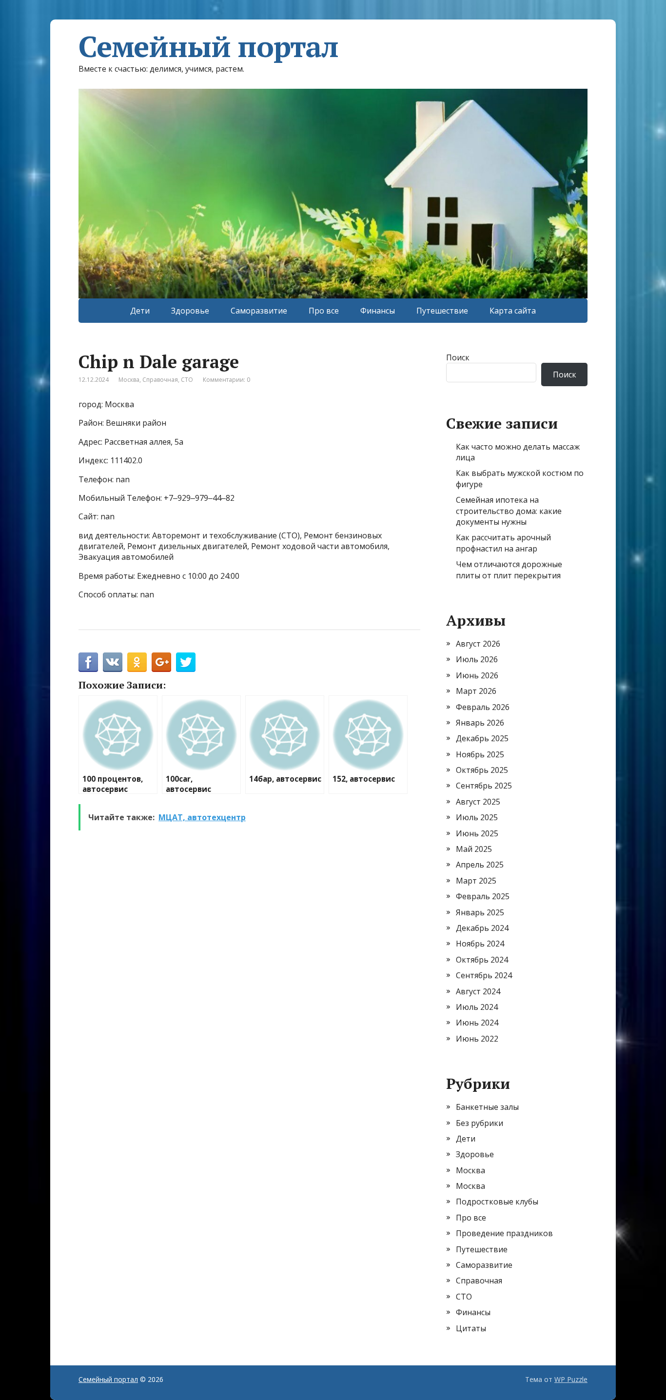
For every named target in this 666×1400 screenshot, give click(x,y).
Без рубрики (479, 1123)
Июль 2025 (477, 817)
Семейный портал (208, 46)
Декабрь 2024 (482, 928)
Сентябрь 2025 (484, 785)
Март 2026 (476, 691)
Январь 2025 (480, 912)
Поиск (458, 357)
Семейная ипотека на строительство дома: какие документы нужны (509, 510)
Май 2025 (474, 849)
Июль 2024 (477, 1007)
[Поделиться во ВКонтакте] (112, 662)
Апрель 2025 (480, 864)
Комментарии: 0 (226, 379)
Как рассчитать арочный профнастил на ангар (503, 542)
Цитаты (471, 1328)
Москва (128, 379)
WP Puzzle (571, 1379)
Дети (140, 310)
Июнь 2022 (477, 1038)
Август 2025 (478, 801)
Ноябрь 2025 (480, 754)
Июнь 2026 (477, 675)
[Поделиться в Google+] (161, 662)
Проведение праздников (504, 1233)
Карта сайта (513, 310)
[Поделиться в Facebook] (88, 662)
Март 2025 (476, 880)
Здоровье (190, 310)
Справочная (160, 379)
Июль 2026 (477, 659)
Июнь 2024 (477, 1022)
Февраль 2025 (482, 896)
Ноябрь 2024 (480, 943)
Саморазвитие (259, 310)
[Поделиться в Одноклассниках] (137, 662)
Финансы (377, 310)
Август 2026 (478, 643)
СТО (187, 379)
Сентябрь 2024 (484, 975)
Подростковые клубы (497, 1201)
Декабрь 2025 (482, 738)
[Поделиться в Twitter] (186, 662)
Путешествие (442, 310)
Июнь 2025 (477, 833)
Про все (324, 310)
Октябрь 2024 (482, 959)
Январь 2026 (480, 722)
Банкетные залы (487, 1107)
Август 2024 (478, 991)
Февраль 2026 (482, 707)
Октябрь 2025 (482, 770)
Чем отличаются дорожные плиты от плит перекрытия (509, 569)
